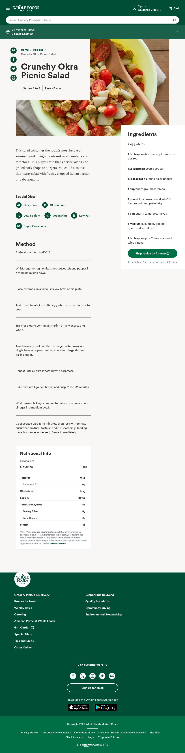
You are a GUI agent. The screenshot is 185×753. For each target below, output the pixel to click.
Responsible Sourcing (99, 595)
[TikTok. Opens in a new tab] (102, 676)
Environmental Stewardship (103, 614)
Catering (20, 614)
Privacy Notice (29, 732)
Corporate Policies (108, 737)
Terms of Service (58, 543)
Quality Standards (97, 601)
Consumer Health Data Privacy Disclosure (122, 732)
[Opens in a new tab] (79, 707)
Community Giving (98, 608)
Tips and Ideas (24, 641)
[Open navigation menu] (8, 8)
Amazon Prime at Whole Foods (34, 621)
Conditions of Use (84, 732)
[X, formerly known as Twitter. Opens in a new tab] (83, 676)
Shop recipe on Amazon (151, 253)
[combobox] (84, 20)
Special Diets (23, 634)
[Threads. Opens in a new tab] (112, 676)
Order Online (23, 647)
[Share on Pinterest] (13, 50)
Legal (91, 737)
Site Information (75, 737)
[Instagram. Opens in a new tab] (92, 676)
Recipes (38, 50)
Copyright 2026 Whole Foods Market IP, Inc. (92, 724)
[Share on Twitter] (13, 69)
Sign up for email (92, 688)
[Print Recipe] (13, 78)
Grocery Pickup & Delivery (32, 595)
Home (25, 50)
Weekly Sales (23, 608)
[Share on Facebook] (13, 60)
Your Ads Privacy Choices (56, 732)
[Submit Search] (174, 20)
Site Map (155, 732)
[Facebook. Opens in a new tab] (73, 676)
